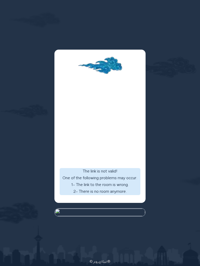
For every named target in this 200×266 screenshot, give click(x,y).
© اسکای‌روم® (100, 262)
